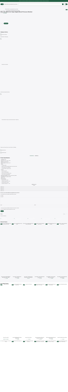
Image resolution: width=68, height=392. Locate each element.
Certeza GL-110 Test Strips (28, 337)
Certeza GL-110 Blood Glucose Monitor (62, 337)
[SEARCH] (62, 4)
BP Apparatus (4, 10)
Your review (2, 196)
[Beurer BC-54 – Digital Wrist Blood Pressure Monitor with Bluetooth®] (28, 249)
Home (1, 10)
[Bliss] (3, 27)
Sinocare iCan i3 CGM (5, 337)
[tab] (32, 156)
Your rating (2, 195)
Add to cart (6, 23)
